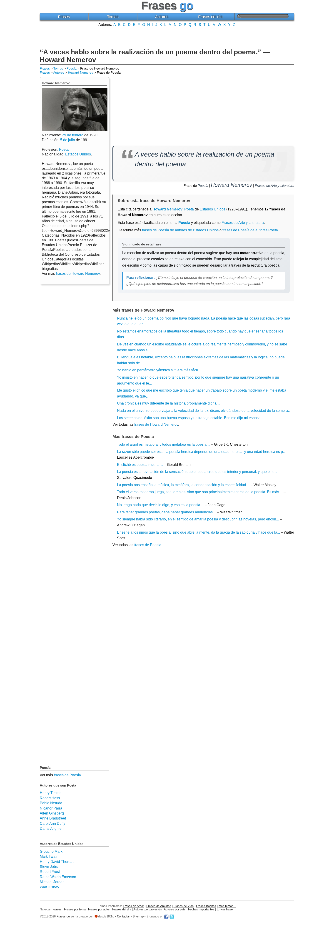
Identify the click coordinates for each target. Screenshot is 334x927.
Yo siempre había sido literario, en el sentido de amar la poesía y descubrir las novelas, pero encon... (198, 519)
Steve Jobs (49, 867)
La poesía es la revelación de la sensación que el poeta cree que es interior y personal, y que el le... (197, 472)
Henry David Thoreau (57, 862)
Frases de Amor (133, 906)
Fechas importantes (201, 909)
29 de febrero (72, 135)
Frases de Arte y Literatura (274, 185)
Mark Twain (49, 856)
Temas (113, 17)
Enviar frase (225, 909)
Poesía (72, 68)
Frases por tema (75, 909)
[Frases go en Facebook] (166, 916)
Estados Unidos (212, 209)
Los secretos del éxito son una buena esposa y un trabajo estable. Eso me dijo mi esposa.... (190, 418)
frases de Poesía (147, 545)
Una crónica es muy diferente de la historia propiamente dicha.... (168, 403)
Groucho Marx (51, 851)
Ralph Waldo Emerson (58, 877)
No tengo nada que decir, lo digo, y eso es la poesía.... (160, 505)
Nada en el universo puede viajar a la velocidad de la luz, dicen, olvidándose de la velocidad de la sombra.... (204, 410)
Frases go (63, 916)
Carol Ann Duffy (52, 823)
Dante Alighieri (52, 828)
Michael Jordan (52, 882)
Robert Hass (50, 798)
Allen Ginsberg (52, 813)
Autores (161, 17)
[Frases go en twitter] (171, 916)
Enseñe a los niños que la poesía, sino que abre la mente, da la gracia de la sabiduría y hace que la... (198, 532)
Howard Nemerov (80, 72)
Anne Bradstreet (53, 818)
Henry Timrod (51, 793)
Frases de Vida (184, 906)
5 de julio (67, 140)
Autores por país (175, 909)
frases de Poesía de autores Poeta (250, 230)
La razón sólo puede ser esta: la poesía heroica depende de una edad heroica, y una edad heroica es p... (201, 452)
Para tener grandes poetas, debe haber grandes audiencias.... (166, 512)
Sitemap (138, 916)
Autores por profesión (147, 909)
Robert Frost (50, 872)
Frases (64, 17)
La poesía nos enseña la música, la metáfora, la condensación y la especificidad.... (183, 485)
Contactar (123, 916)
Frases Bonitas (206, 906)
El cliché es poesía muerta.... (140, 465)
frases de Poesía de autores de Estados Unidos (180, 230)
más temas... (227, 906)
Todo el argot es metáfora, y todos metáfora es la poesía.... (163, 444)
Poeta (189, 209)
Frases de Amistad (158, 906)
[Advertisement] (167, 37)
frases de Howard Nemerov (156, 424)
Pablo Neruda (51, 803)
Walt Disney (49, 887)
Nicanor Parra (51, 808)
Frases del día (210, 17)
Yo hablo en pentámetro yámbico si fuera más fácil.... (159, 370)
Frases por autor (99, 909)
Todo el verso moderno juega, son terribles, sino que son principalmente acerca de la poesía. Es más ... (200, 492)
